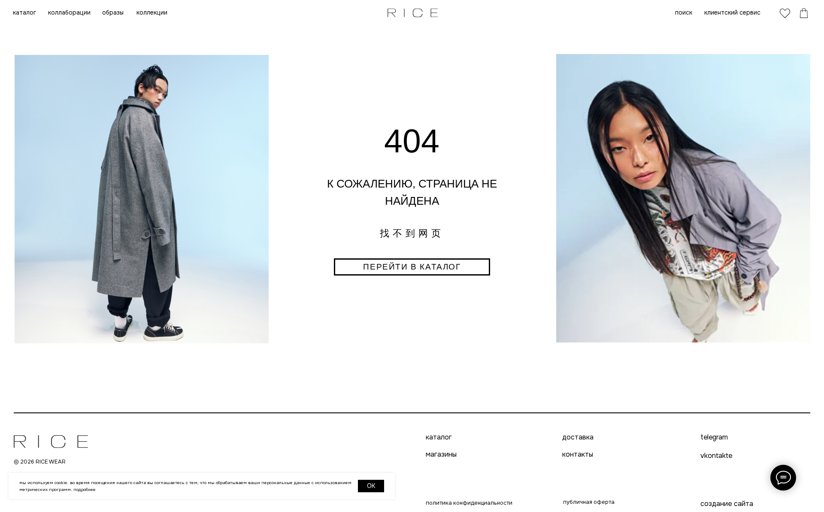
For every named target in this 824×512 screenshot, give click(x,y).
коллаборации (69, 12)
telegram (713, 437)
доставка (578, 437)
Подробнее (84, 489)
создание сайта (726, 503)
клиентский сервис (732, 12)
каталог (24, 12)
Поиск (683, 12)
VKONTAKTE (716, 455)
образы (113, 12)
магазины (441, 454)
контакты (577, 454)
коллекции (151, 12)
